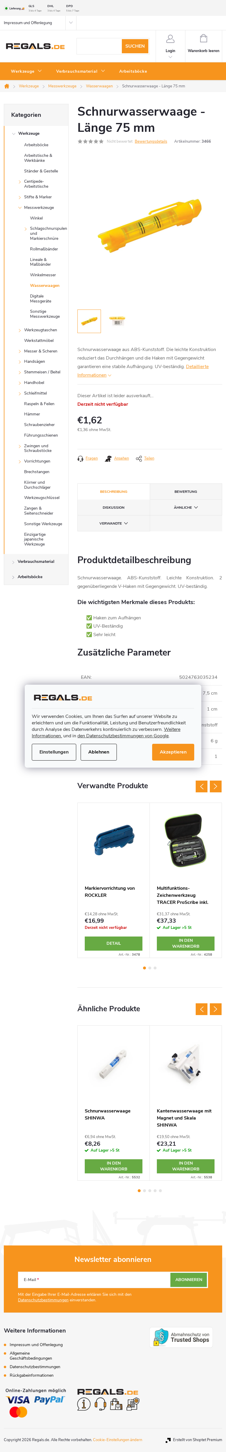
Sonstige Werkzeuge (43, 524)
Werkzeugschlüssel (41, 497)
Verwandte (110, 523)
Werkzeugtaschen (40, 330)
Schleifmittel (35, 393)
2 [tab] (149, 968)
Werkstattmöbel (39, 340)
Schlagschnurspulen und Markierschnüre (48, 233)
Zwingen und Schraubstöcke (37, 448)
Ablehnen (98, 752)
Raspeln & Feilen (39, 404)
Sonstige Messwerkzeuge (45, 314)
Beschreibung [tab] (113, 491)
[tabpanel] (114, 880)
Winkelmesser (43, 275)
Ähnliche (183, 507)
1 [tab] (144, 968)
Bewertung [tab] (186, 491)
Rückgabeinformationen (32, 1375)
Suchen (135, 46)
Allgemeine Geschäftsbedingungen (31, 1355)
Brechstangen (36, 472)
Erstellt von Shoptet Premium (197, 1440)
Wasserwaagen (44, 285)
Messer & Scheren (40, 351)
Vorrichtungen (37, 461)
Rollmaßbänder (44, 249)
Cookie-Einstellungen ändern (117, 1440)
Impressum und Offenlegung (28, 23)
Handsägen (34, 361)
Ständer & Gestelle (41, 171)
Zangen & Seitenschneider (38, 510)
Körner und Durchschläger (37, 485)
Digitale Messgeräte (40, 298)
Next (216, 786)
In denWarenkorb (186, 943)
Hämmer (32, 414)
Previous (201, 786)
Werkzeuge (28, 133)
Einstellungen (54, 752)
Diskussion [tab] (113, 507)
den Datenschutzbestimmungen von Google (123, 736)
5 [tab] (160, 1190)
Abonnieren (188, 1280)
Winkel (36, 218)
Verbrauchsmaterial (36, 561)
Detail (114, 943)
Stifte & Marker (38, 197)
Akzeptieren (173, 752)
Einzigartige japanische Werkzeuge (35, 539)
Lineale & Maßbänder (40, 262)
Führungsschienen (41, 435)
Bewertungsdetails (151, 141)
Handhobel (34, 382)
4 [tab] (155, 1190)
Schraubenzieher (39, 425)
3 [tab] (155, 968)
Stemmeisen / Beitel (42, 372)
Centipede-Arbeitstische (36, 184)
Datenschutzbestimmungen (43, 1300)
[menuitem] (26, 71)
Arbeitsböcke (36, 145)
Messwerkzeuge (39, 207)
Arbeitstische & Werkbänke (38, 158)
